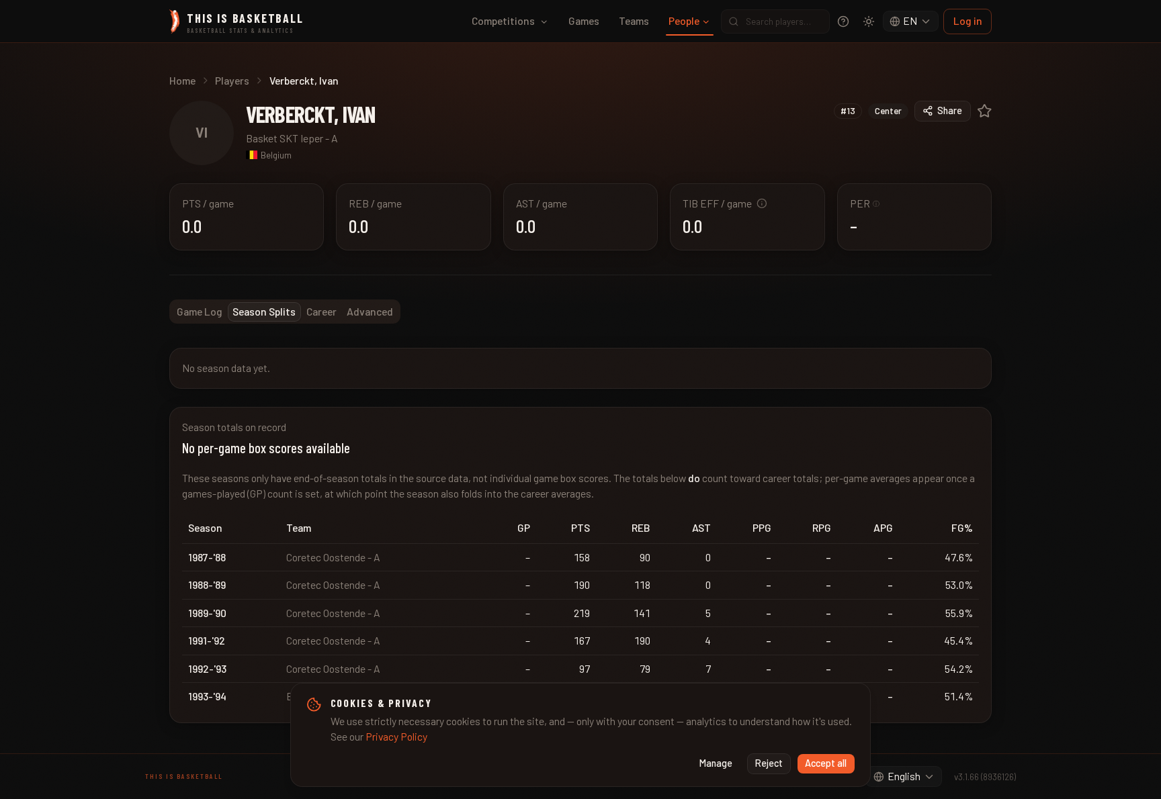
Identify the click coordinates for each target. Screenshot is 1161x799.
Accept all (826, 763)
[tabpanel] (580, 535)
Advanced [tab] (370, 311)
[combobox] (911, 21)
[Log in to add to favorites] (984, 111)
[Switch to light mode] (869, 21)
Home (182, 80)
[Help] (843, 21)
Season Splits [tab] (264, 311)
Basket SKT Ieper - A (292, 138)
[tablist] (284, 311)
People (684, 20)
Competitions (503, 20)
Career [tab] (321, 311)
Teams (634, 20)
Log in (967, 20)
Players (232, 80)
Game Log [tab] (199, 311)
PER (865, 203)
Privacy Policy (396, 736)
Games (583, 20)
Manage (715, 763)
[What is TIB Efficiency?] (762, 203)
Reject (769, 763)
